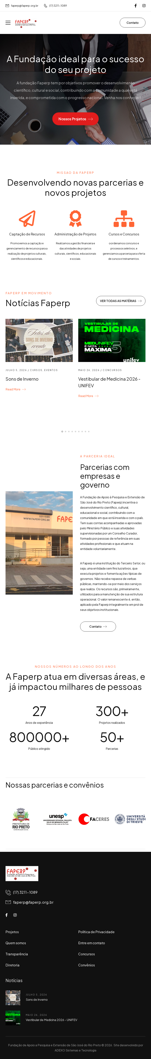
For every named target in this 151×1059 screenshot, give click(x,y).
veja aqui (133, 1048)
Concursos (112, 370)
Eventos (51, 370)
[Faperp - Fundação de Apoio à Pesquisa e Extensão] (26, 23)
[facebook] (135, 5)
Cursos (36, 370)
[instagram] (144, 5)
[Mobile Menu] (8, 22)
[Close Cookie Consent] (144, 1048)
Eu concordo (22, 1047)
